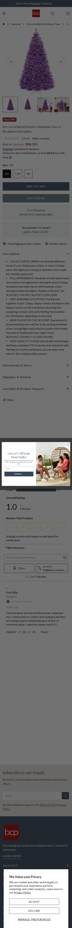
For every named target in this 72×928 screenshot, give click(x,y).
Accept (34, 901)
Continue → (19, 474)
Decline (34, 910)
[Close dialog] (68, 444)
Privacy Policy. (22, 892)
